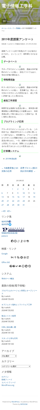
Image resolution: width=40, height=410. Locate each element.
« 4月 (4, 211)
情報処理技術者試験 (10, 233)
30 (18, 205)
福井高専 (5, 221)
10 (24, 193)
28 (8, 205)
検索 (35, 21)
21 (8, 201)
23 (18, 201)
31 (24, 205)
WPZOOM (23, 404)
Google (5, 253)
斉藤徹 (18, 28)
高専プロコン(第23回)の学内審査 (28, 169)
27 (3, 205)
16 (18, 197)
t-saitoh (10, 44)
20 (3, 201)
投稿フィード (7, 379)
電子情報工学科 (17, 6)
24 (24, 201)
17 (24, 197)
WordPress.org (8, 385)
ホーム (4, 28)
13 (3, 197)
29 (13, 205)
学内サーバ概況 (8, 278)
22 (13, 201)
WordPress (16, 402)
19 (34, 197)
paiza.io (5, 236)
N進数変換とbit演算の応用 (10, 169)
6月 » (9, 211)
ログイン (5, 377)
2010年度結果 (11, 158)
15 (13, 197)
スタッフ (11, 28)
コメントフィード (9, 382)
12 (34, 193)
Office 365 (6, 262)
